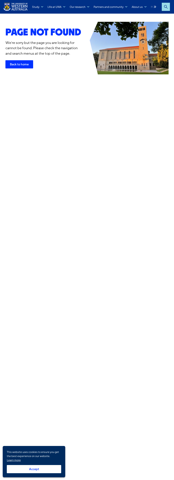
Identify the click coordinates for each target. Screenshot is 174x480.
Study (35, 6)
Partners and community (109, 6)
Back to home (19, 64)
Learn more (14, 460)
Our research (77, 6)
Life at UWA (55, 6)
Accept (34, 469)
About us (137, 6)
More (155, 7)
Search (166, 7)
